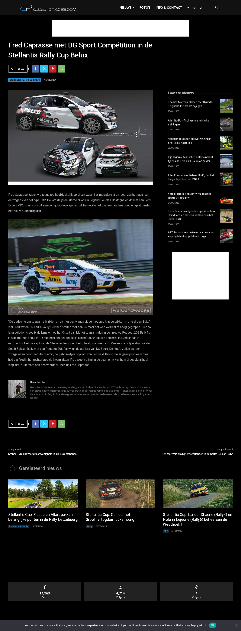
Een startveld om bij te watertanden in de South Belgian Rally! (197, 454)
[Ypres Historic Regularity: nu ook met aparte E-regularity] (226, 197)
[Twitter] (44, 69)
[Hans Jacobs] (17, 390)
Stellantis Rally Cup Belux (24, 80)
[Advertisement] (120, 28)
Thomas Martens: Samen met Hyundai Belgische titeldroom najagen (190, 104)
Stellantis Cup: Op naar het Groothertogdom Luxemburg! (110, 517)
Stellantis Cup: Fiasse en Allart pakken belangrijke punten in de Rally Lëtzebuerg (43, 517)
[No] (236, 625)
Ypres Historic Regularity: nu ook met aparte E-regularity (189, 196)
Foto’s (145, 7)
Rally (89, 526)
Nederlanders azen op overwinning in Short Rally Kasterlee (189, 141)
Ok (212, 625)
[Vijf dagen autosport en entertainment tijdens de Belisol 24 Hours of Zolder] (226, 161)
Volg (121, 583)
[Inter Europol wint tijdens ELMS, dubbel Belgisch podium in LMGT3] (226, 179)
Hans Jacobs (37, 382)
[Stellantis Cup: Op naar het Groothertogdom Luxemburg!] (121, 493)
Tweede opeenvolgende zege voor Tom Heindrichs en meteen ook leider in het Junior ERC (191, 215)
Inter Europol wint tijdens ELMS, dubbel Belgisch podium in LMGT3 (191, 177)
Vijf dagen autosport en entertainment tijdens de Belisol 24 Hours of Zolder (190, 159)
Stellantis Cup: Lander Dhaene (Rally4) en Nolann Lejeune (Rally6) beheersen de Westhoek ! (197, 519)
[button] (216, 8)
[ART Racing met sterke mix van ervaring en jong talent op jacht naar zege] (226, 236)
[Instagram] (194, 7)
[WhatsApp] (61, 69)
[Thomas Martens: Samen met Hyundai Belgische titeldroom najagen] (226, 106)
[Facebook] (188, 7)
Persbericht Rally (18, 526)
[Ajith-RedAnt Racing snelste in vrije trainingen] (226, 124)
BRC (166, 531)
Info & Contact (169, 7)
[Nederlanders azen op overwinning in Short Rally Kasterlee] (226, 142)
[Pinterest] (52, 69)
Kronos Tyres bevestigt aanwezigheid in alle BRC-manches (42, 454)
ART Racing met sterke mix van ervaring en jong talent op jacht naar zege (191, 234)
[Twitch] (201, 7)
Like (45, 583)
